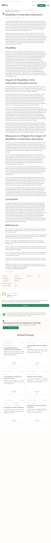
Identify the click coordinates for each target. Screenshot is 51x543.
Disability (31, 10)
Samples (16, 10)
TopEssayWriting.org (9, 10)
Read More (14, 362)
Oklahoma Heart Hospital (34, 376)
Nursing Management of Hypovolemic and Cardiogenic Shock (12, 348)
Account (34, 5)
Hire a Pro (11, 327)
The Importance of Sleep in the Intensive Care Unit (13, 377)
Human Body (25, 10)
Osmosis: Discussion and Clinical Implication (36, 406)
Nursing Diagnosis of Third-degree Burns (37, 346)
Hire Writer (25, 305)
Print (23, 17)
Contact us (18, 1)
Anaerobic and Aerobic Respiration (14, 407)
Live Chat (12, 1)
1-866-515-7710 (6, 1)
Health (20, 10)
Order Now (41, 5)
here (47, 1)
